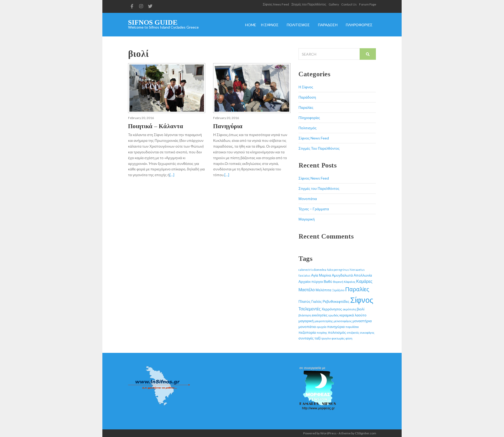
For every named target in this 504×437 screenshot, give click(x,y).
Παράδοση (307, 97)
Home (250, 25)
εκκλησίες (320, 315)
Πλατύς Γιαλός (310, 301)
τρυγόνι (326, 338)
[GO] (368, 54)
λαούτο (360, 315)
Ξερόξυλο (338, 290)
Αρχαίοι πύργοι (310, 281)
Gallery (334, 4)
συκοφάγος (367, 332)
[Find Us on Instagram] (141, 6)
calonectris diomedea (312, 269)
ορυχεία (321, 326)
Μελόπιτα (323, 290)
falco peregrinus (338, 269)
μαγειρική (306, 321)
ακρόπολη (349, 309)
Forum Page (367, 4)
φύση (348, 338)
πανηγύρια (336, 326)
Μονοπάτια (307, 198)
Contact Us (349, 4)
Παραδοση (328, 25)
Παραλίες (305, 107)
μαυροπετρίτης (323, 321)
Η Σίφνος (305, 87)
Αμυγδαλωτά (342, 275)
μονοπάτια (307, 326)
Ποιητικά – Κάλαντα (155, 126)
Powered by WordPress (320, 433)
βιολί (360, 309)
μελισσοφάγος (343, 321)
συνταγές (306, 338)
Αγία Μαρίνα (321, 275)
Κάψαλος (349, 281)
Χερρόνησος (332, 309)
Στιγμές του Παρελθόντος (308, 4)
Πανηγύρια (228, 126)
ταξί (317, 338)
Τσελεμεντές (309, 308)
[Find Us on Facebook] (132, 6)
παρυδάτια (352, 326)
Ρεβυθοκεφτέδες (336, 301)
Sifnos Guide (152, 22)
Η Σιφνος (270, 25)
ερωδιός (333, 315)
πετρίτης (322, 332)
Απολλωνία (363, 275)
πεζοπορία (307, 332)
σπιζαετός (353, 332)
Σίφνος (361, 299)
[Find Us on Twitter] (150, 6)
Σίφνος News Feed (276, 4)
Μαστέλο (306, 289)
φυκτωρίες (338, 338)
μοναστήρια (362, 321)
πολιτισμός (337, 332)
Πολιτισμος (298, 25)
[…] (172, 174)
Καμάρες (364, 281)
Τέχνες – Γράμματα (313, 209)
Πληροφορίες (309, 117)
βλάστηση (304, 315)
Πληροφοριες (359, 25)
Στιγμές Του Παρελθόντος (319, 148)
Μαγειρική (306, 219)
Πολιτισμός (307, 128)
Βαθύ (328, 281)
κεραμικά (346, 315)
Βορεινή (338, 281)
